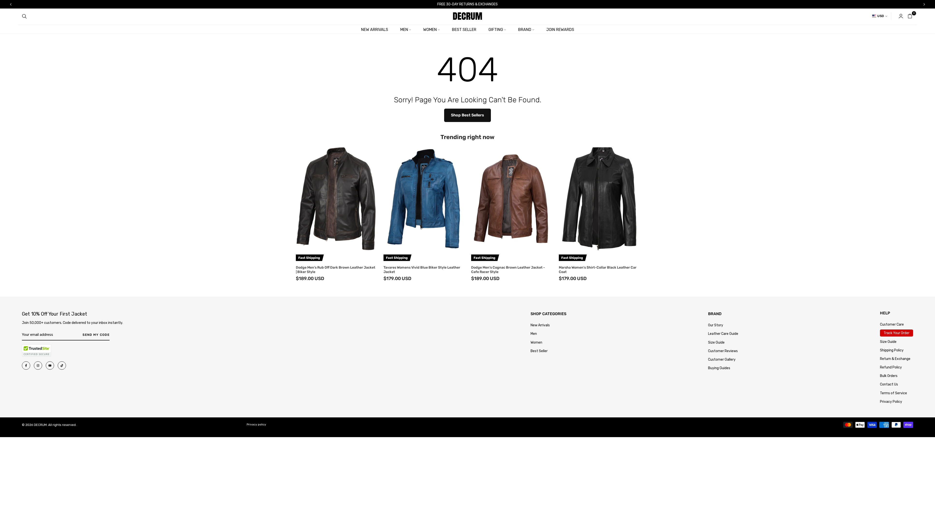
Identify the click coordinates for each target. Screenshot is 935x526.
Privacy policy (256, 424)
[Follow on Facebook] (26, 365)
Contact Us (889, 384)
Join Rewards (560, 29)
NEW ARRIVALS (374, 29)
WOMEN (430, 29)
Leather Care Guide (723, 334)
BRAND (524, 29)
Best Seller (539, 351)
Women (536, 342)
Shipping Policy (892, 350)
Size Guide (716, 342)
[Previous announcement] (10, 4)
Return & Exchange (895, 359)
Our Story (715, 325)
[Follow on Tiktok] (62, 365)
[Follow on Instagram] (38, 365)
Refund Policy (891, 367)
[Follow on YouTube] (50, 365)
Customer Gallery (722, 359)
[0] (910, 16)
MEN (404, 29)
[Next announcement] (924, 4)
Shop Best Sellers (467, 115)
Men (534, 334)
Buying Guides (719, 368)
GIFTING (495, 29)
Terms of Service (893, 393)
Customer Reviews (723, 351)
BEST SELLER (464, 29)
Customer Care (892, 324)
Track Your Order (896, 333)
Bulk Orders (889, 376)
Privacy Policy (891, 402)
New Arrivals (540, 325)
